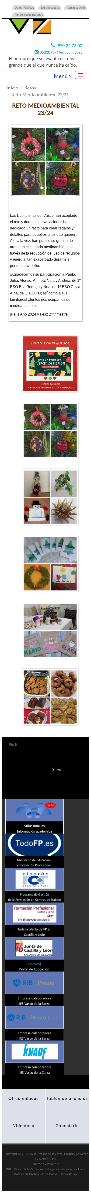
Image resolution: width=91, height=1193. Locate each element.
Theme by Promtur (45, 1164)
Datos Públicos (24, 7)
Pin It (13, 745)
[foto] (50, 364)
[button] (16, 161)
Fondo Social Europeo (29, 14)
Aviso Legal (47, 1169)
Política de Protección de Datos (35, 1174)
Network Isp (47, 1159)
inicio (12, 87)
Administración (76, 7)
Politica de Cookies (71, 1169)
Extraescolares (50, 7)
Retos (30, 87)
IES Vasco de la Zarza (48, 1154)
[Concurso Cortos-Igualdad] (45, 161)
